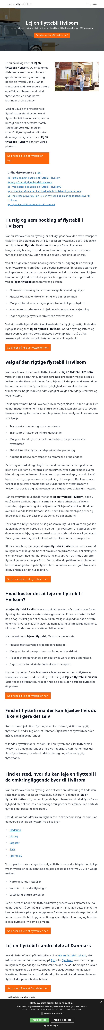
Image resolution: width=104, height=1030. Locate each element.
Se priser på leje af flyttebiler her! (52, 35)
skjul (39, 172)
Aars (12, 849)
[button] (52, 1025)
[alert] (52, 1014)
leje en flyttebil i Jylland (72, 955)
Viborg (14, 836)
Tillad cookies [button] (39, 1020)
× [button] (101, 1002)
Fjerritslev (16, 856)
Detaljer (79, 1009)
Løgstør (15, 843)
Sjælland (67, 960)
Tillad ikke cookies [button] (62, 1020)
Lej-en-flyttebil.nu (20, 4)
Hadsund (15, 830)
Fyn (53, 960)
